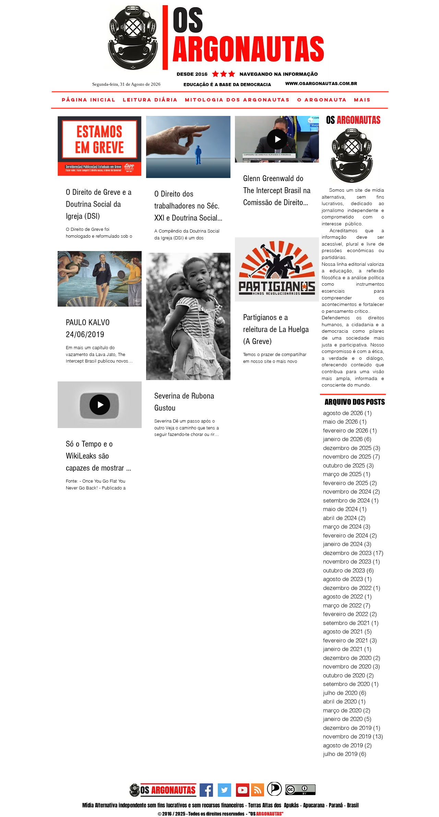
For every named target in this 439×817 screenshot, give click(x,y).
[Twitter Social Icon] (224, 790)
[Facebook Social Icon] (206, 790)
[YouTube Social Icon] (242, 790)
